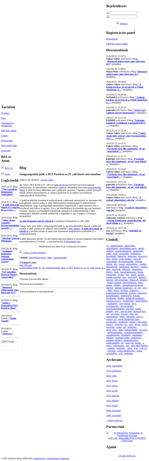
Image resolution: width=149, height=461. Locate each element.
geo (128, 274)
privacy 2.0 (111, 319)
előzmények (112, 267)
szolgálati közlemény (134, 332)
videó (130, 348)
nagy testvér (125, 303)
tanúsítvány (136, 337)
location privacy (113, 301)
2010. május (111, 386)
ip (136, 288)
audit (115, 253)
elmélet (143, 264)
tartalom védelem (114, 340)
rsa (126, 324)
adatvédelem (112, 248)
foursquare (111, 274)
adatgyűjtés (130, 246)
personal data (139, 311)
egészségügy (132, 264)
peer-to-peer (126, 311)
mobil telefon (141, 301)
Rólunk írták (7, 140)
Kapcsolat (5, 150)
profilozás (123, 322)
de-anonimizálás (126, 261)
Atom (7, 174)
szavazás (143, 330)
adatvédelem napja (37, 257)
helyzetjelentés (121, 280)
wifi (121, 353)
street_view (111, 330)
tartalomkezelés (131, 340)
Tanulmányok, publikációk (7, 124)
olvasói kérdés (127, 306)
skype (138, 324)
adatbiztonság (116, 246)
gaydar (121, 274)
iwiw (144, 288)
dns (116, 264)
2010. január (112, 405)
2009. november (113, 415)
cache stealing (125, 259)
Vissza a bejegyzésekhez (34, 252)
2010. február (112, 400)
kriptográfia (126, 295)
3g (107, 246)
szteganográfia (60, 257)
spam (119, 327)
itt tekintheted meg (72, 241)
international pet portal (133, 285)
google (141, 274)
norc (134, 303)
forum (141, 272)
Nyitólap (5, 113)
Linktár (4, 135)
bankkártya (135, 253)
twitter (138, 343)
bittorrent (122, 256)
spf (124, 327)
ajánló (141, 248)
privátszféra (111, 322)
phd (132, 314)
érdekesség (124, 267)
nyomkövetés (112, 306)
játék (49, 257)
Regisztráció (112, 39)
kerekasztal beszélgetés (117, 293)
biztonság (132, 256)
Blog (3, 118)
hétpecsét (134, 280)
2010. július (111, 376)
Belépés (124, 23)
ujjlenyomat (119, 345)
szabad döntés (131, 330)
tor (122, 343)
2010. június (112, 381)
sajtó (131, 324)
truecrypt (129, 343)
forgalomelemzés (128, 272)
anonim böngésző (123, 251)
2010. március (112, 395)
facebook (116, 269)
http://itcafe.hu (61, 185)
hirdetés (143, 280)
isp (139, 288)
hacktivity (133, 277)
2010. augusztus (113, 371)
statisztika (132, 327)
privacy (140, 316)
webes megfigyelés (126, 351)
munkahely (112, 303)
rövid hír (119, 324)
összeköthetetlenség (115, 309)
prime (122, 316)
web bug (111, 351)
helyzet (109, 280)
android (110, 251)
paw (117, 311)
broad (115, 259)
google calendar (113, 277)
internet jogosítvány (124, 288)
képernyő (134, 290)
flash (116, 272)
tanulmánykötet (122, 337)
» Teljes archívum (114, 420)
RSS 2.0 (8, 168)
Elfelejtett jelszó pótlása (117, 44)
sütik (120, 330)
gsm (125, 277)
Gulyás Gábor (46, 180)
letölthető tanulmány (135, 298)
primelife (130, 316)
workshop (128, 353)
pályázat (130, 309)
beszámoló (111, 256)
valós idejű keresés (139, 345)
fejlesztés (126, 269)
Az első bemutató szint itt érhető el (36, 221)
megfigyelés (128, 301)
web (136, 348)
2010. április (112, 390)
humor (109, 285)
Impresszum (39, 458)
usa (127, 345)
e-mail (122, 264)
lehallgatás (111, 298)
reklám (132, 322)
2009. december (113, 410)
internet (110, 288)
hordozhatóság (130, 282)
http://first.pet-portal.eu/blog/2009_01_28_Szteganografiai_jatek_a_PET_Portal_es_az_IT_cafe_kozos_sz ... (62, 266)
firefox (109, 272)
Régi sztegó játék (9, 145)
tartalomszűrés (113, 343)
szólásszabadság (115, 332)
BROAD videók (8, 130)
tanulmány (126, 335)
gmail (133, 274)
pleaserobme (112, 316)
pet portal (115, 314)
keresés (132, 293)
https (140, 282)
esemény (135, 267)
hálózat (142, 277)
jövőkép (124, 290)
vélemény (121, 348)
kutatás (136, 295)
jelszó (116, 290)
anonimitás (138, 251)
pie (136, 314)
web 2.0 (143, 348)
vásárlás (111, 348)
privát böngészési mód (128, 319)
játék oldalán (74, 228)
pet (108, 314)
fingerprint (137, 269)
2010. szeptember (114, 366)
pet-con (124, 314)
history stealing (114, 282)
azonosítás (124, 253)
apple (109, 253)
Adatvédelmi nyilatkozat (58, 458)
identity (117, 285)
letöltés (121, 298)
